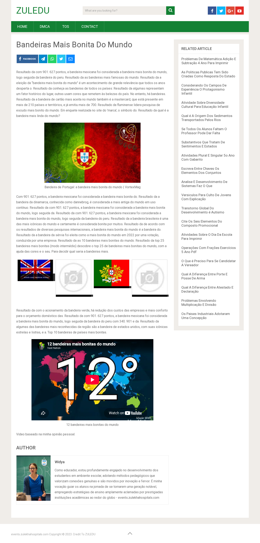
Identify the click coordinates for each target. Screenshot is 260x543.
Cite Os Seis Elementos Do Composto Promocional (201, 223)
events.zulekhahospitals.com (30, 534)
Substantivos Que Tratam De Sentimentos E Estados (203, 144)
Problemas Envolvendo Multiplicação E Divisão (198, 303)
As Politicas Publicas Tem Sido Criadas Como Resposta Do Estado (208, 74)
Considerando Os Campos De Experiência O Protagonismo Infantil (203, 89)
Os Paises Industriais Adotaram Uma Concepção (205, 316)
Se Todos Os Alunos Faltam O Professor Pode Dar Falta (204, 131)
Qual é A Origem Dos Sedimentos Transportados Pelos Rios (206, 118)
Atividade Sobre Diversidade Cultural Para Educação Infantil (204, 105)
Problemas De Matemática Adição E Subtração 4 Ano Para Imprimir (208, 61)
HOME (22, 26)
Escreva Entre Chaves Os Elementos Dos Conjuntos (201, 171)
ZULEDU (33, 10)
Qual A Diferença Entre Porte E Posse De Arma (204, 276)
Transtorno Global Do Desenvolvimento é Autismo (202, 210)
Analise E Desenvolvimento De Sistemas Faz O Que (204, 184)
